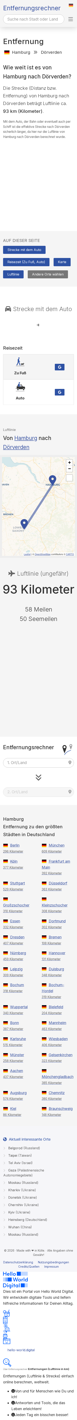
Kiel (13, 1108)
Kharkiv (21, 1190)
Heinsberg (27, 1220)
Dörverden (16, 447)
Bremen (55, 937)
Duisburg (56, 969)
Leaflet (27, 554)
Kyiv (18, 1212)
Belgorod (23, 1148)
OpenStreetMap (43, 554)
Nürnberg (18, 953)
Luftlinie (13, 274)
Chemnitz (57, 1093)
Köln (13, 861)
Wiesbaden (58, 1039)
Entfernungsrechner (32, 8)
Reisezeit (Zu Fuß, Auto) (26, 262)
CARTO (70, 554)
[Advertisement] (38, 181)
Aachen (16, 1071)
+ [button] (69, 462)
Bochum (17, 985)
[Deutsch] (71, 5)
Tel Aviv (20, 1163)
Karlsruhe (18, 1039)
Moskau (22, 1183)
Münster (17, 1055)
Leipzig (16, 969)
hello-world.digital (21, 1350)
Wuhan (19, 1227)
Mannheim (57, 1023)
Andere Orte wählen (48, 274)
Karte (62, 262)
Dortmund (57, 921)
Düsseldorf (58, 883)
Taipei (19, 1155)
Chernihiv (23, 1205)
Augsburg (18, 1093)
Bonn (14, 1023)
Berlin (15, 845)
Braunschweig (61, 1108)
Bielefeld (56, 1007)
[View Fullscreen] (69, 478)
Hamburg (25, 438)
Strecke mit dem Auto (24, 250)
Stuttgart (17, 883)
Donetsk (22, 1197)
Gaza (23, 1172)
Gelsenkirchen (60, 1055)
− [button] (69, 468)
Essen (15, 921)
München (56, 845)
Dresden (17, 937)
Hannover (57, 953)
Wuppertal (19, 1007)
